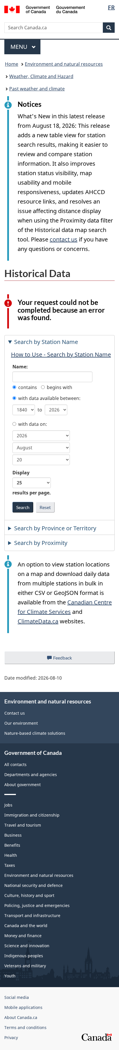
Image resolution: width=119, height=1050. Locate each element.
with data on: (32, 424)
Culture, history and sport (29, 895)
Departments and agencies (30, 774)
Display (31, 482)
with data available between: (49, 398)
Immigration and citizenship (32, 815)
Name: (20, 366)
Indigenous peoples (23, 955)
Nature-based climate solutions (34, 733)
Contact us (14, 713)
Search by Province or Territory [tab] (55, 528)
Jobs (8, 805)
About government (22, 784)
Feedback (68, 659)
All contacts (15, 764)
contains (27, 387)
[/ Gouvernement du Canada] (44, 9)
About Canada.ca (20, 1017)
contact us (63, 239)
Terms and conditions (25, 1027)
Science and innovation (26, 945)
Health (10, 855)
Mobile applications (23, 1007)
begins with (59, 387)
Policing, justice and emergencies (37, 905)
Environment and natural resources (64, 64)
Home (11, 64)
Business (13, 835)
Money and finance (23, 935)
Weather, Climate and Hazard (41, 76)
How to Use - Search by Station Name (61, 354)
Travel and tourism (22, 825)
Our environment (21, 723)
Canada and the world (25, 925)
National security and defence (33, 885)
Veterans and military (25, 965)
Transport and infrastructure (32, 915)
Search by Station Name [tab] (46, 342)
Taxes (9, 865)
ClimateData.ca (38, 621)
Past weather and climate (37, 89)
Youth (10, 976)
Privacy (11, 1037)
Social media (16, 997)
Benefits (12, 845)
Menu (19, 47)
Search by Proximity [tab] (40, 543)
